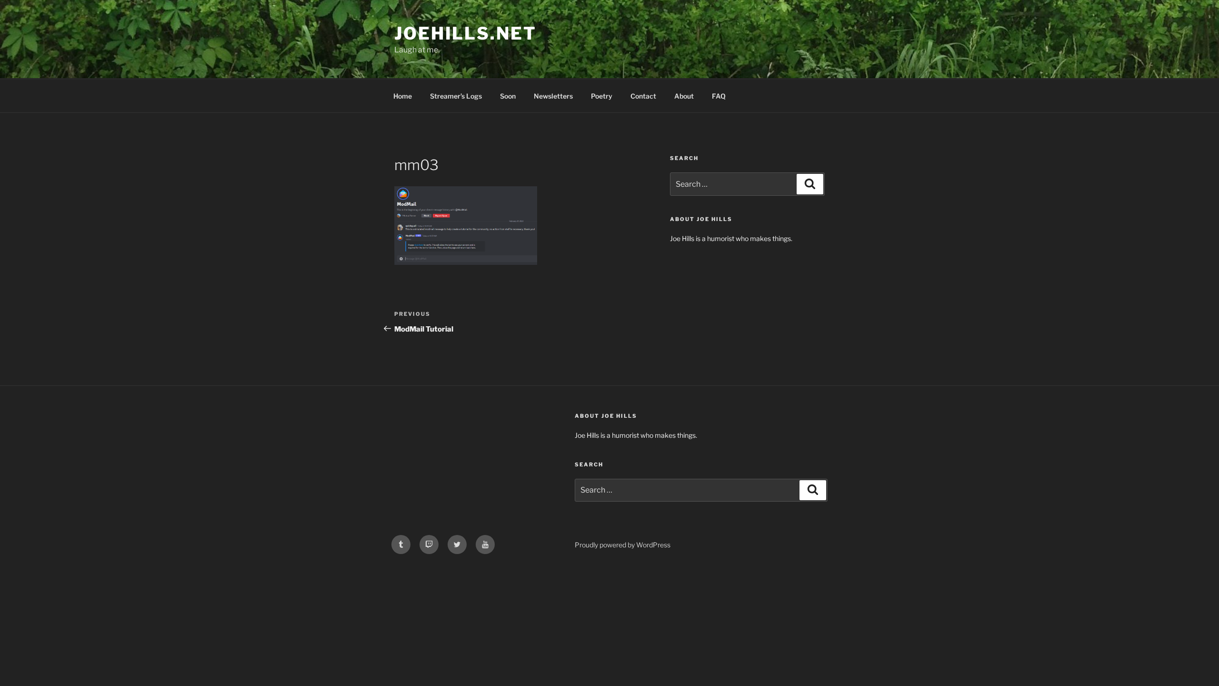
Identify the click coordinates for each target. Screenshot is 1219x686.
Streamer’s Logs (456, 96)
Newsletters (553, 96)
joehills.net (465, 33)
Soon (508, 96)
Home (402, 96)
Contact (643, 96)
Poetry (601, 96)
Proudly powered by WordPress (622, 545)
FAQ (719, 96)
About (684, 96)
